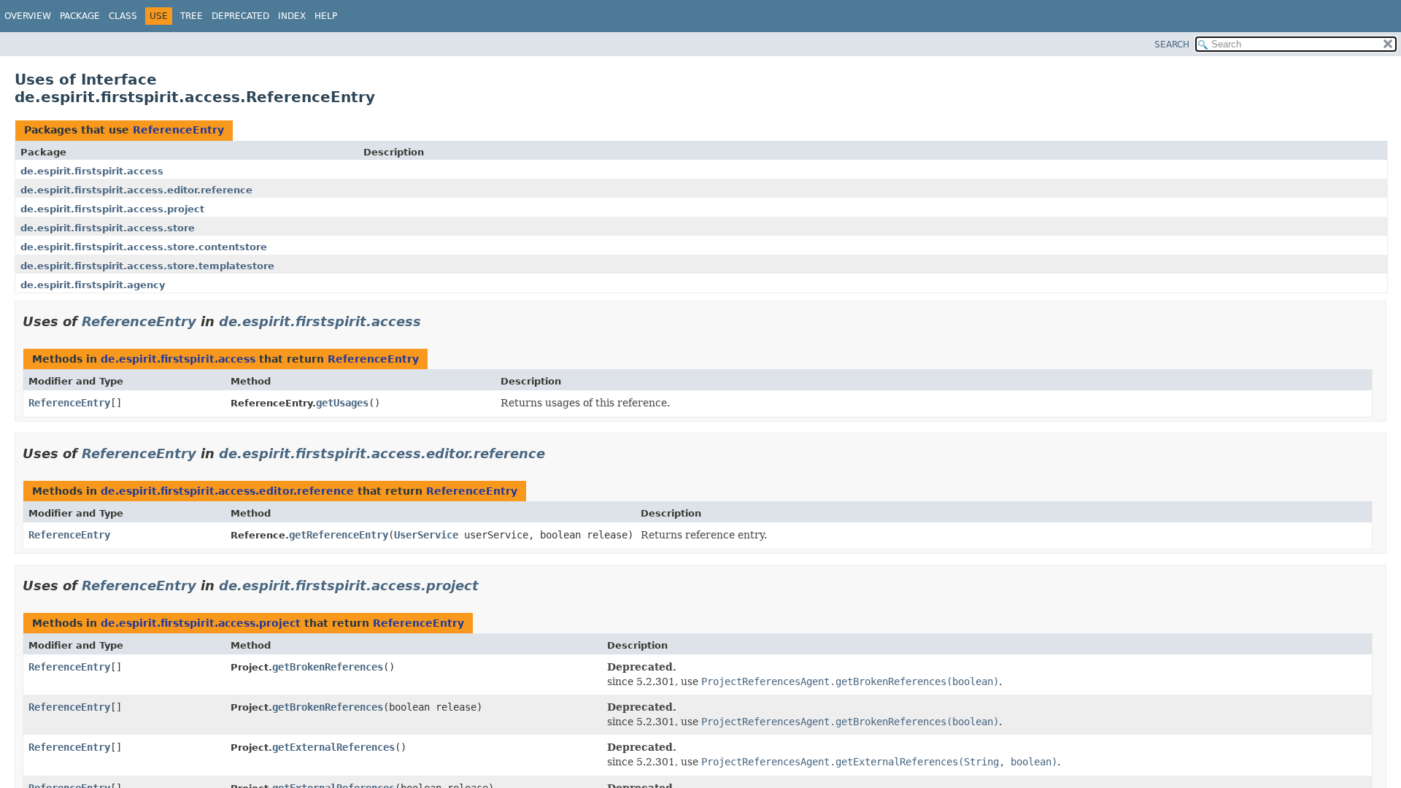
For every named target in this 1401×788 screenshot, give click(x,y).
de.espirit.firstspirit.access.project (112, 209)
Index (292, 16)
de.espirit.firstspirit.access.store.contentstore (143, 247)
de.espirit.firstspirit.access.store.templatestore (147, 265)
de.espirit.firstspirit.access (91, 171)
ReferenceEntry (178, 130)
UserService (426, 535)
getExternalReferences (333, 747)
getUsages (342, 403)
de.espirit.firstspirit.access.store (107, 228)
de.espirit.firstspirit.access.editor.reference (136, 190)
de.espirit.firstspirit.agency (92, 284)
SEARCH (1171, 44)
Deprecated (240, 16)
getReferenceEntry (338, 535)
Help (325, 16)
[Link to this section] (431, 321)
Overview (27, 16)
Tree (191, 16)
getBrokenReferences (327, 667)
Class (123, 16)
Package (80, 16)
